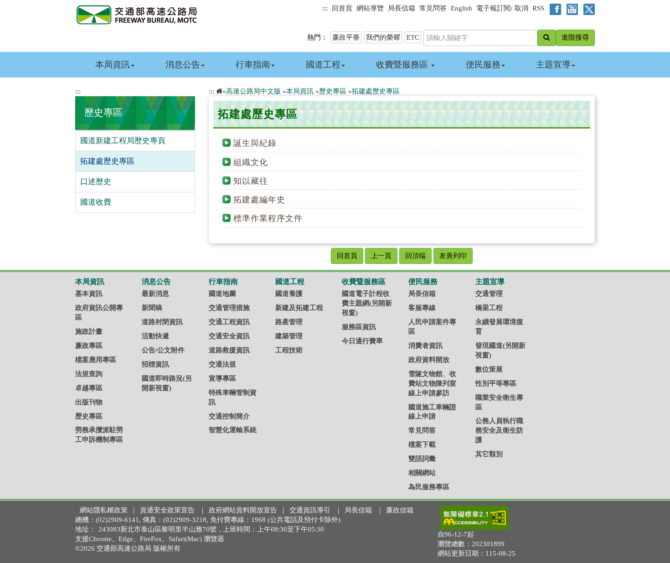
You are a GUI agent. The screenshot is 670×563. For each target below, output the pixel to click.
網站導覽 (370, 8)
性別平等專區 (495, 383)
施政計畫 (89, 331)
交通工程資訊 (229, 321)
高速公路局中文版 (253, 91)
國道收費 (95, 202)
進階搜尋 (575, 37)
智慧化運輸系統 (233, 430)
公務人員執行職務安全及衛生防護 (499, 430)
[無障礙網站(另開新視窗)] (474, 517)
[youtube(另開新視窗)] (570, 8)
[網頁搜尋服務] (546, 38)
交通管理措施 (229, 307)
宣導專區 (222, 378)
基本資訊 (89, 293)
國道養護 (289, 293)
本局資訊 (112, 64)
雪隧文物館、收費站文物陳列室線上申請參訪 (432, 383)
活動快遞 (155, 336)
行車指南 (253, 64)
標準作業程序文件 (268, 218)
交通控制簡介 (229, 416)
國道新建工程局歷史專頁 (122, 140)
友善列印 (453, 255)
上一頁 (381, 255)
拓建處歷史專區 (107, 161)
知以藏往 (250, 181)
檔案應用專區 (95, 359)
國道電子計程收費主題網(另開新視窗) (367, 303)
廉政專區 (89, 345)
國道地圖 (222, 293)
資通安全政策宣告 (167, 510)
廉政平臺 (346, 37)
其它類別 (489, 454)
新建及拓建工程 (299, 307)
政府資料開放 (428, 359)
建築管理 (289, 336)
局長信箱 (401, 8)
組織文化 (250, 162)
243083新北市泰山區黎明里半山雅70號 (157, 529)
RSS (538, 8)
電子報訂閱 (493, 8)
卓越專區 (89, 388)
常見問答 (433, 8)
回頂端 (415, 255)
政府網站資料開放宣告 (243, 510)
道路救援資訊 (229, 350)
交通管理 (489, 293)
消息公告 (182, 64)
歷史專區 (103, 112)
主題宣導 (553, 64)
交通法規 (222, 364)
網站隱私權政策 (104, 510)
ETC (413, 37)
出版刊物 (89, 402)
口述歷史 (95, 181)
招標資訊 (155, 364)
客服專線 (422, 307)
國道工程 (323, 64)
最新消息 (155, 293)
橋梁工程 (489, 307)
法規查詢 (89, 373)
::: (325, 8)
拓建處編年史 (259, 199)
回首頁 (342, 8)
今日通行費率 (362, 341)
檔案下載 (422, 444)
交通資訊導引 (309, 510)
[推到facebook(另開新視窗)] (553, 8)
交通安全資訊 (229, 336)
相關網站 (422, 472)
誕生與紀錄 (255, 143)
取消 (521, 8)
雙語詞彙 (422, 458)
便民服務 (483, 64)
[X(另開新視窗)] (587, 8)
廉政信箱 (399, 510)
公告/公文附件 (163, 350)
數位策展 (489, 369)
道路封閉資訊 (162, 321)
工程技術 (289, 350)
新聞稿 (152, 307)
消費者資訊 (425, 345)
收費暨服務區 (403, 64)
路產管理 (289, 321)
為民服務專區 (428, 487)
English (461, 8)
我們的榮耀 (383, 37)
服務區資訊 (359, 327)
